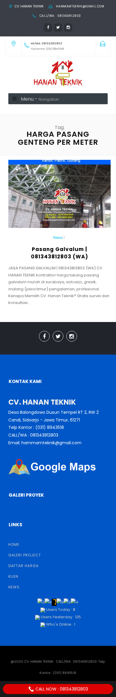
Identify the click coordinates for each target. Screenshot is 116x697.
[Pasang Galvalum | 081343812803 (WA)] (59, 196)
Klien (13, 576)
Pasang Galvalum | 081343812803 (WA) (59, 253)
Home (13, 544)
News (58, 237)
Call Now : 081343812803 (61, 689)
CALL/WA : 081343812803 (60, 16)
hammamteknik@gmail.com (80, 6)
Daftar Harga (23, 565)
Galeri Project (24, 555)
